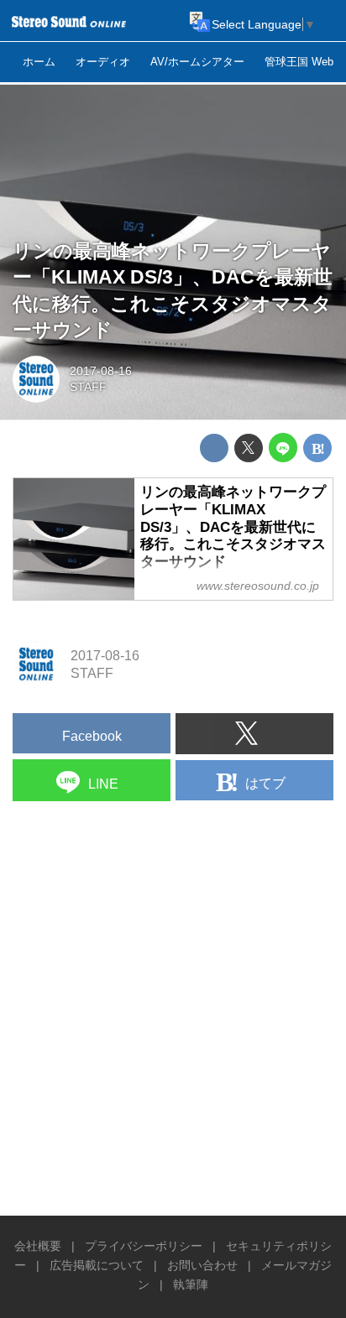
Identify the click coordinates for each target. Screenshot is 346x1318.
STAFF (88, 386)
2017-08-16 (101, 371)
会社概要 (37, 1246)
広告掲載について (97, 1265)
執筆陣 (190, 1284)
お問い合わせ (202, 1265)
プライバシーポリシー (143, 1246)
